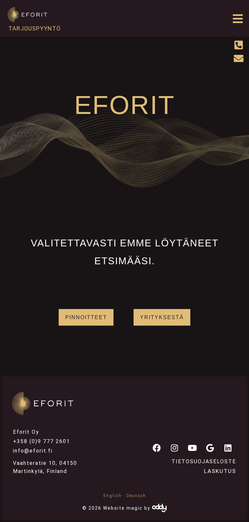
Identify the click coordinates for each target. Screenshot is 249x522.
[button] (238, 18)
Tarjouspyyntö (34, 28)
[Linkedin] (228, 448)
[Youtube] (192, 448)
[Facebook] (156, 448)
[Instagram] (174, 448)
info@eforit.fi (33, 451)
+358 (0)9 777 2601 (41, 441)
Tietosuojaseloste (204, 461)
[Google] (210, 448)
